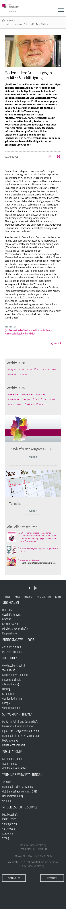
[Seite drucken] (56, 157)
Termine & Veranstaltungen (22, 775)
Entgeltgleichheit (11, 679)
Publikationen (12, 752)
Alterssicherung (10, 684)
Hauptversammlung (12, 796)
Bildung (6, 689)
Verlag (5, 838)
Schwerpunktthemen (17, 714)
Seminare (7, 801)
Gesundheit (8, 694)
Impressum (52, 878)
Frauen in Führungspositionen (18, 726)
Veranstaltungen (44, 597)
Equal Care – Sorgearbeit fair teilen (20, 731)
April (47, 369)
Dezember (14, 394)
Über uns (7, 610)
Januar (24, 374)
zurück (57, 343)
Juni (30, 369)
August (12, 369)
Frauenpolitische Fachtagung (17, 787)
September (14, 399)
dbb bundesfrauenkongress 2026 (19, 791)
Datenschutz (14, 878)
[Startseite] (3, 21)
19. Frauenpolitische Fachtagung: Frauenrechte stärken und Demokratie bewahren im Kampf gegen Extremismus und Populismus (39, 536)
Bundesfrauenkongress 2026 (30, 449)
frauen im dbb (9, 763)
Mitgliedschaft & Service (19, 807)
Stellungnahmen (11, 708)
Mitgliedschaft (9, 814)
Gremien (6, 619)
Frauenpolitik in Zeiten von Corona (20, 736)
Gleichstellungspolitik (13, 665)
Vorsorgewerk (9, 824)
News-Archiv (14, 21)
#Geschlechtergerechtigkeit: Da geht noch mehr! (39, 549)
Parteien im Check (12, 652)
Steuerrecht (8, 670)
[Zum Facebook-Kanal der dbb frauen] (30, 588)
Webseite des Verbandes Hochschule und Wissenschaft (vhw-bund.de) (28, 332)
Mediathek (28, 597)
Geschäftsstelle (10, 624)
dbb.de (7, 597)
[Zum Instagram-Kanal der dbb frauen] (36, 588)
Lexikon (58, 597)
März (55, 369)
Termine (15, 503)
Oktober (41, 394)
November (28, 394)
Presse (17, 597)
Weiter (33, 511)
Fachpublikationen (12, 759)
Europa (6, 703)
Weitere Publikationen (30, 560)
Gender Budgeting (12, 698)
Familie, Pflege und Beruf (15, 675)
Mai (38, 369)
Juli (22, 369)
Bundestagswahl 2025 (18, 640)
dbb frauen (10, 603)
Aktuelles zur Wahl (11, 647)
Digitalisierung (10, 740)
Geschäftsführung (11, 614)
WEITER (33, 456)
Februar (13, 374)
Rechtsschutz (9, 819)
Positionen (10, 658)
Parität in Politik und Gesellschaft (20, 721)
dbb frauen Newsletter (14, 768)
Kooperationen (10, 633)
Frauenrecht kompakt (13, 745)
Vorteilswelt (8, 829)
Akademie (7, 833)
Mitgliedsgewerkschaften (15, 629)
